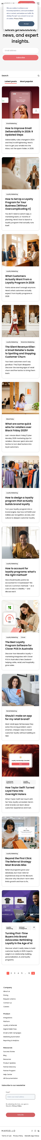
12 (29, 973)
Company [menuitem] (7, 987)
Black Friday (10, 419)
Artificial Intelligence (23, 927)
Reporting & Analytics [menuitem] (11, 1040)
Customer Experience (9, 782)
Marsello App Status (32, 1136)
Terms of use (6, 1136)
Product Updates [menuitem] (9, 1063)
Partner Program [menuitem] (9, 1071)
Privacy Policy (18, 18)
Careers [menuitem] (6, 1007)
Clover (23, 637)
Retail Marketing (11, 711)
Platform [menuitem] (6, 1021)
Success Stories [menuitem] (9, 1051)
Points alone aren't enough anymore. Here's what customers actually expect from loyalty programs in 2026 (20, 292)
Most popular (26, 81)
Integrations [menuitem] (7, 1018)
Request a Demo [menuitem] (9, 999)
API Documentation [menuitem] (10, 1078)
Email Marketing (11, 123)
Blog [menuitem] (4, 1055)
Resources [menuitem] (7, 1047)
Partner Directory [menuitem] (9, 1067)
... (25, 973)
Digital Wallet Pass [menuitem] (10, 1029)
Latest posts (11, 81)
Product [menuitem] (6, 1014)
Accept (26, 24)
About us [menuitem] (6, 991)
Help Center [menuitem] (7, 1074)
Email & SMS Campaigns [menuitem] (12, 1033)
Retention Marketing (27, 342)
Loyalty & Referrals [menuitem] (10, 1025)
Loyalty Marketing (12, 194)
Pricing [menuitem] (5, 995)
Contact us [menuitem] (7, 1003)
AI (34, 927)
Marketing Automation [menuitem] (11, 1037)
